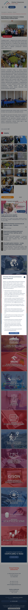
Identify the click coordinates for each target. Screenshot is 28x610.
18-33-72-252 (20, 294)
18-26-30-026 (6, 302)
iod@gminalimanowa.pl (18, 302)
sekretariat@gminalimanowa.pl (12, 296)
